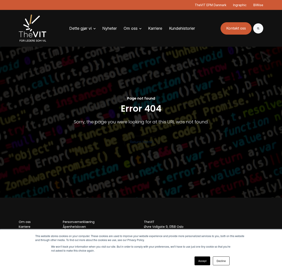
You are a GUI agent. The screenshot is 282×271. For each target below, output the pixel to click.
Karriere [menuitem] (24, 227)
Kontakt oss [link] (236, 28)
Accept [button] (202, 261)
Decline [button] (221, 261)
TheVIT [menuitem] (149, 222)
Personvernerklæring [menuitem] (79, 222)
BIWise (258, 5)
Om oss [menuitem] (25, 222)
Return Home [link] (141, 142)
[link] (32, 28)
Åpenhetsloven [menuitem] (74, 227)
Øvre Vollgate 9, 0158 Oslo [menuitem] (164, 227)
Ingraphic (240, 5)
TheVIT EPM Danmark (210, 5)
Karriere (155, 28)
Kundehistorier (182, 28)
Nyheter (109, 28)
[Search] (258, 28)
